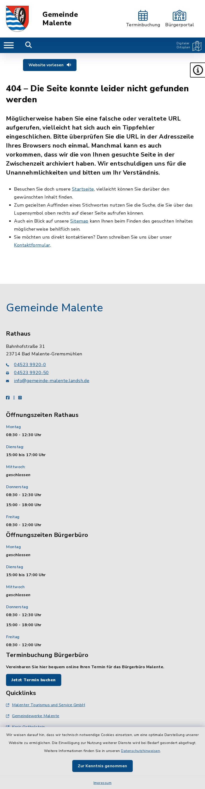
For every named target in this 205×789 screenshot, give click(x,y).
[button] (197, 70)
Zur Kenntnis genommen (102, 766)
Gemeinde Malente (60, 19)
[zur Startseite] (17, 19)
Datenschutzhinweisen (140, 750)
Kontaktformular (32, 245)
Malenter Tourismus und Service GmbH (48, 705)
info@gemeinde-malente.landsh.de (52, 381)
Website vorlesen (46, 65)
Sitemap (79, 221)
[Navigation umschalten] (9, 45)
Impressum (103, 782)
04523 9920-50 (31, 373)
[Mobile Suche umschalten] (29, 45)
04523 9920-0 (30, 365)
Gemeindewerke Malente (36, 716)
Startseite (83, 189)
